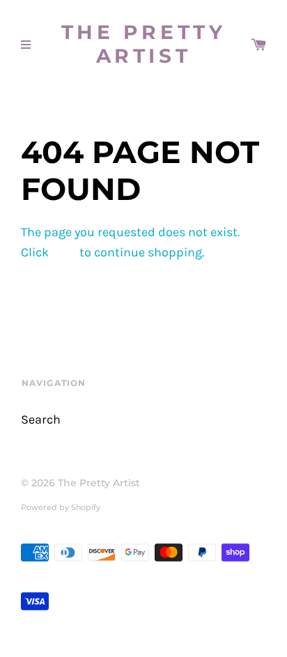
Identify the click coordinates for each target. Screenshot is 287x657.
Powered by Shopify (60, 507)
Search (41, 419)
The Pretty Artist (143, 44)
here (64, 252)
